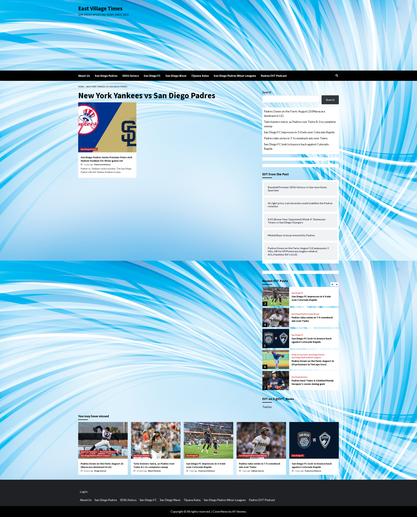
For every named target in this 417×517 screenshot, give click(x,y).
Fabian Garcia (257, 471)
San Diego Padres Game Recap (305, 314)
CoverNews (220, 511)
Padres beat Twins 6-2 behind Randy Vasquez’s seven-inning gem (313, 382)
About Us (84, 76)
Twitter (267, 407)
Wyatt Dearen (154, 471)
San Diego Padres (106, 76)
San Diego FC (152, 76)
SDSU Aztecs (130, 76)
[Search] (337, 75)
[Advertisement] (208, 46)
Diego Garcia (100, 471)
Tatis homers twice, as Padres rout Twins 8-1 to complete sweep (300, 124)
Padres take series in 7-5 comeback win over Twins (296, 138)
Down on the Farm (300, 355)
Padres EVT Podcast (274, 76)
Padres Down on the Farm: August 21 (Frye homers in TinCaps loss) (313, 362)
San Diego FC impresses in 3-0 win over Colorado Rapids (299, 132)
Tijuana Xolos (200, 76)
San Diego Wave (175, 76)
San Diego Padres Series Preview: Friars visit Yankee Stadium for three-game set (106, 159)
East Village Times (100, 8)
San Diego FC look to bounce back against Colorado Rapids (296, 146)
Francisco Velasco (102, 164)
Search (266, 92)
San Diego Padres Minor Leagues (235, 76)
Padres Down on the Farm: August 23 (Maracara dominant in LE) (294, 113)
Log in (83, 491)
